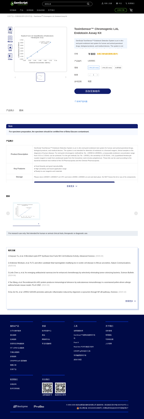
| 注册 (110, 3)
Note (10, 126)
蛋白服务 (13, 335)
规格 (76, 68)
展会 (43, 335)
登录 (105, 3)
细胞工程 (13, 365)
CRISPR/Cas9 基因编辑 (18, 361)
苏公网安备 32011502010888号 (90, 408)
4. (9, 282)
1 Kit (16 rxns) (94, 68)
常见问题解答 (46, 343)
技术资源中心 (46, 331)
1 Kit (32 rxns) (107, 68)
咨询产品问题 (82, 101)
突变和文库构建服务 (17, 343)
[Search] (88, 4)
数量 (76, 75)
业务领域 (109, 331)
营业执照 (108, 405)
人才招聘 (109, 343)
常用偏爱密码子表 (80, 355)
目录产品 (10, 16)
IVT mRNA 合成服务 (17, 348)
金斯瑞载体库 (78, 331)
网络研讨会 (46, 339)
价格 (76, 54)
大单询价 (118, 68)
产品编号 (78, 61)
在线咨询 (13, 384)
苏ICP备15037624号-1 (119, 405)
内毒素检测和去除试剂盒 (23, 16)
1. (9, 256)
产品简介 (10, 110)
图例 (21, 110)
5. (9, 292)
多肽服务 (13, 356)
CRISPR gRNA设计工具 (82, 351)
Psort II (76, 342)
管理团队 (109, 335)
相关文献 (11, 250)
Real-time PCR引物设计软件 (84, 347)
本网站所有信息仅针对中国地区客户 (115, 408)
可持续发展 (109, 339)
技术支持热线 (15, 388)
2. (9, 263)
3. (9, 273)
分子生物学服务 (15, 331)
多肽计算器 (78, 359)
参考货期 (78, 81)
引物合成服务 (15, 352)
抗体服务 (13, 339)
